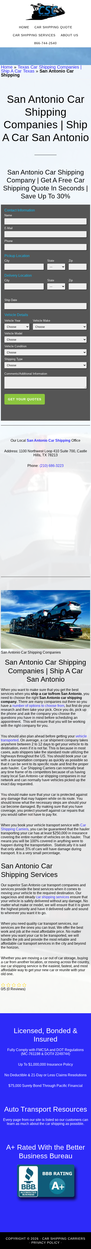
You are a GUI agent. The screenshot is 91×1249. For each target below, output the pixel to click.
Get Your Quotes (24, 399)
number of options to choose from (38, 706)
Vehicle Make (41, 320)
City (6, 260)
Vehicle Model (13, 333)
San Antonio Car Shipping (48, 440)
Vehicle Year (12, 320)
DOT (60, 1050)
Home (7, 67)
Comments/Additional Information (25, 373)
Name (8, 215)
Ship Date (10, 300)
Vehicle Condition (15, 346)
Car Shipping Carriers (45, 11)
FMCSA (42, 1050)
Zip (71, 260)
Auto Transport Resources (45, 1109)
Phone (8, 241)
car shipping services (52, 897)
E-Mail (8, 228)
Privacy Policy (45, 1242)
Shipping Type (13, 359)
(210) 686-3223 (52, 466)
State (50, 260)
